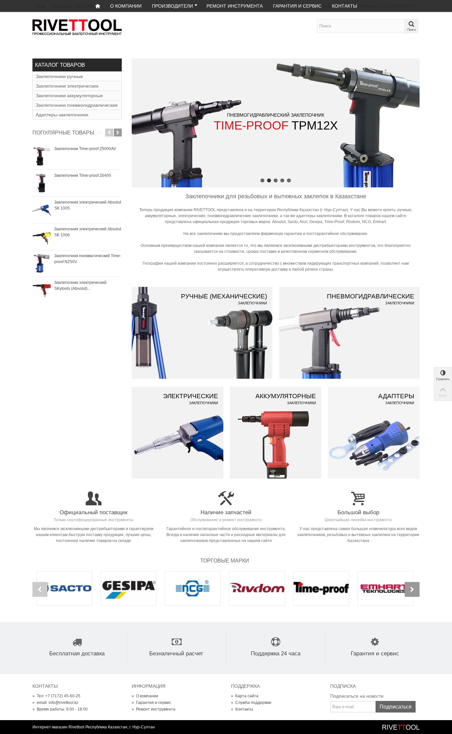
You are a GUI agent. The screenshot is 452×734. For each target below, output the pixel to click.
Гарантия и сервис (297, 6)
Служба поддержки (251, 702)
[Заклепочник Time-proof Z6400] (41, 183)
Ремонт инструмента (234, 6)
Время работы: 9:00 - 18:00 (60, 709)
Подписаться (396, 707)
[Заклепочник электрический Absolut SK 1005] (41, 209)
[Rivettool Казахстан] (77, 26)
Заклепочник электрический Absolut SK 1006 (87, 232)
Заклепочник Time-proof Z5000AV (85, 148)
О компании (126, 6)
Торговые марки (224, 560)
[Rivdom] (257, 588)
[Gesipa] (129, 588)
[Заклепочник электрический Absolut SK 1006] (41, 236)
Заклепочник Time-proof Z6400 (82, 175)
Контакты (344, 6)
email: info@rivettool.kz (55, 702)
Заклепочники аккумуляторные (69, 95)
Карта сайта (244, 696)
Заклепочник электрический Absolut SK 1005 (87, 205)
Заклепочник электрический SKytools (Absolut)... (80, 285)
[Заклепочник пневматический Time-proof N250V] (41, 263)
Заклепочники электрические (67, 86)
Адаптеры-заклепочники (62, 114)
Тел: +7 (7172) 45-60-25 (56, 696)
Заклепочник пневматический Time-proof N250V (87, 258)
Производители (172, 6)
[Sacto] (64, 588)
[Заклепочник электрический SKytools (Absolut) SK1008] (41, 290)
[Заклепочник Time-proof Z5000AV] (41, 156)
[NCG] (193, 588)
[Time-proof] (321, 588)
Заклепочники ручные (59, 76)
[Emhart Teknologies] (385, 588)
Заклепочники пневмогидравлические (77, 105)
